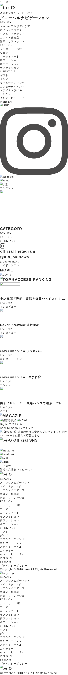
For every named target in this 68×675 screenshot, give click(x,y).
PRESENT (7, 101)
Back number (18, 428)
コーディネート (9, 56)
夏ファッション (9, 64)
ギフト (4, 75)
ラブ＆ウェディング (12, 83)
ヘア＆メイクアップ (12, 34)
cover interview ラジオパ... (21, 351)
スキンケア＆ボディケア (15, 26)
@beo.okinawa (9, 261)
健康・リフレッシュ (12, 41)
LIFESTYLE (7, 71)
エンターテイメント (12, 86)
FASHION (6, 45)
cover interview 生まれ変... (22, 377)
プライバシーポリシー (13, 565)
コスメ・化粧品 (9, 37)
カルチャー (7, 94)
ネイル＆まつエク (11, 30)
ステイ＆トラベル (11, 90)
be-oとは (5, 561)
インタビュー (8, 306)
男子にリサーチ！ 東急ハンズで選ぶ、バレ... (32, 403)
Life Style (6, 303)
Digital (11, 424)
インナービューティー (13, 98)
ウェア (4, 52)
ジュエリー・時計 (11, 49)
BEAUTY (6, 22)
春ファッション (9, 60)
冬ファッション (9, 67)
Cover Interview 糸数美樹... (21, 325)
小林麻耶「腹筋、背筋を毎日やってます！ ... (32, 298)
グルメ (4, 79)
